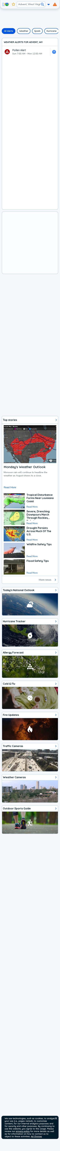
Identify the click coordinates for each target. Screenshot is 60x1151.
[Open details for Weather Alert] (54, 52)
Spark (37, 31)
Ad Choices (36, 1136)
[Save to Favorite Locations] (13, 4)
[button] (56, 1118)
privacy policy (23, 1131)
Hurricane (51, 31)
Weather (23, 31)
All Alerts (8, 31)
